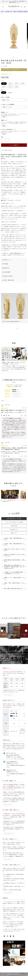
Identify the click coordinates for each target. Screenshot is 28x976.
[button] (2, 6)
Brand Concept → (7, 660)
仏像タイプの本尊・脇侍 (18, 11)
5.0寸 (10, 87)
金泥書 (10, 93)
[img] (4, 408)
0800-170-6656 (9, 755)
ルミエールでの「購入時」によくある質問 (14, 522)
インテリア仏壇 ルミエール (16, 974)
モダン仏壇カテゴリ (14, 635)
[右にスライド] (17, 57)
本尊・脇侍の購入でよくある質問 (14, 518)
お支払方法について (14, 529)
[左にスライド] (10, 57)
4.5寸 (4, 87)
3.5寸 (16, 83)
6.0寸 (16, 87)
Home (2, 11)
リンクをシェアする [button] (7, 150)
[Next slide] (26, 631)
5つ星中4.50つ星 (18, 385)
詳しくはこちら (8, 695)
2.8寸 (4, 83)
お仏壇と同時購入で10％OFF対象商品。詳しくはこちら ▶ (14, 70)
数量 (2, 137)
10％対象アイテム (8, 11)
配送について (14, 533)
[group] (10, 496)
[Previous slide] (2, 631)
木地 (4, 92)
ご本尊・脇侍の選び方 (16, 253)
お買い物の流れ (14, 525)
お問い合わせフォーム (11, 770)
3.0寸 (10, 83)
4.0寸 (22, 83)
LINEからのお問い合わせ (11, 761)
